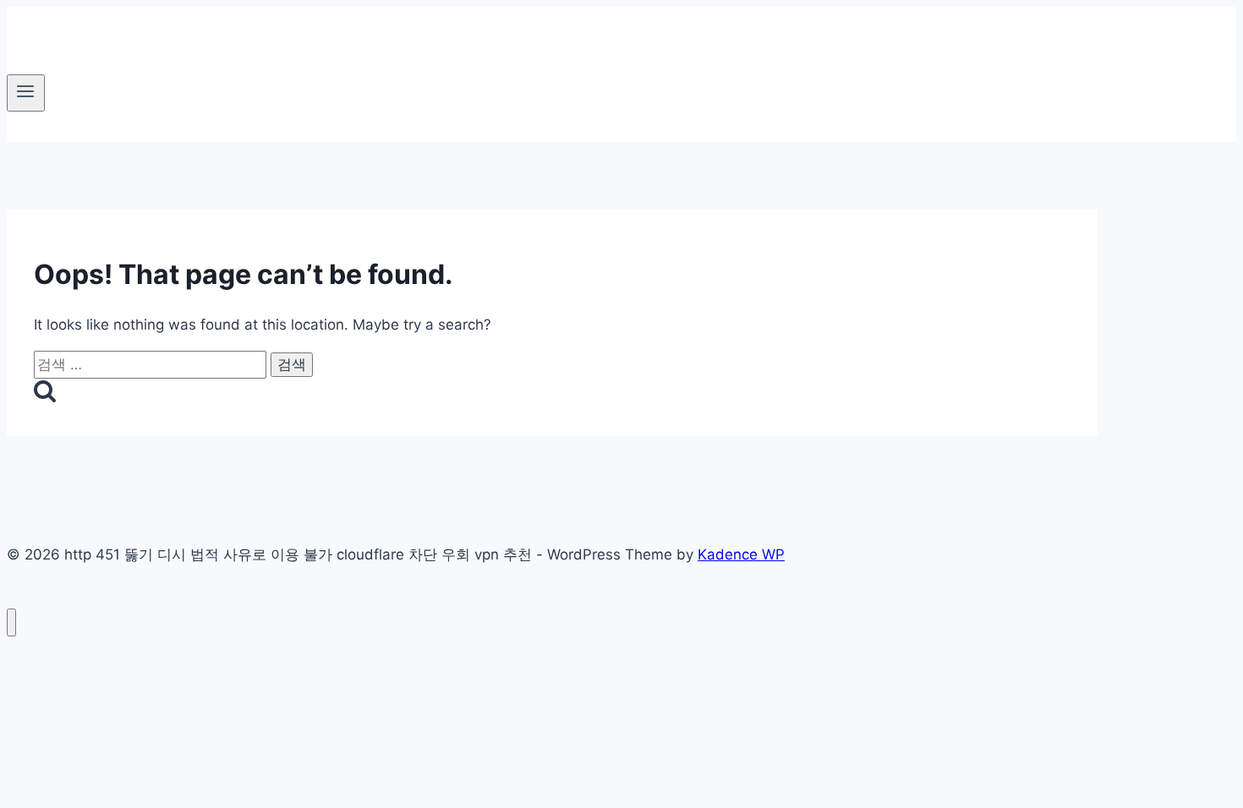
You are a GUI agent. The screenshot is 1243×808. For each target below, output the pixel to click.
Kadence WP (741, 554)
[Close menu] (11, 622)
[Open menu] (26, 93)
